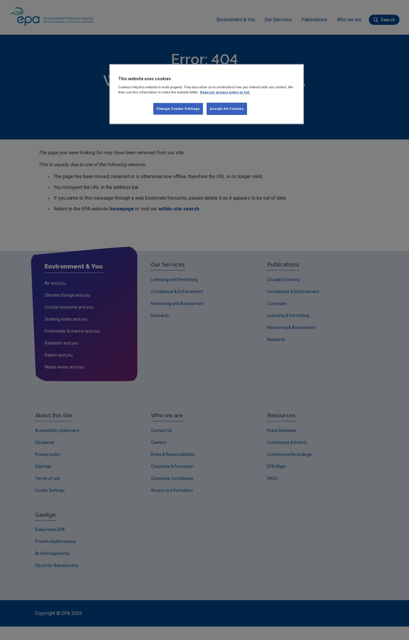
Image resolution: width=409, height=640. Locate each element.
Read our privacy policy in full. (225, 92)
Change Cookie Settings (178, 109)
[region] (206, 94)
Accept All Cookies (227, 109)
